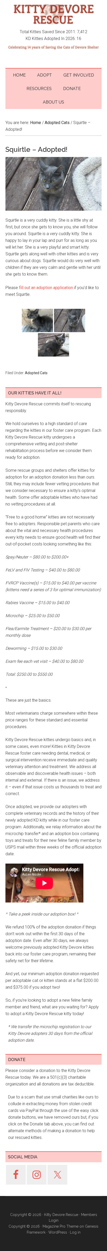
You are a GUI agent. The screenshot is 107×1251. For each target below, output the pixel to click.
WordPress (57, 1232)
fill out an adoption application (46, 287)
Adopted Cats (36, 373)
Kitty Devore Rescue (53, 14)
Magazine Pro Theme (60, 1226)
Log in (75, 1232)
